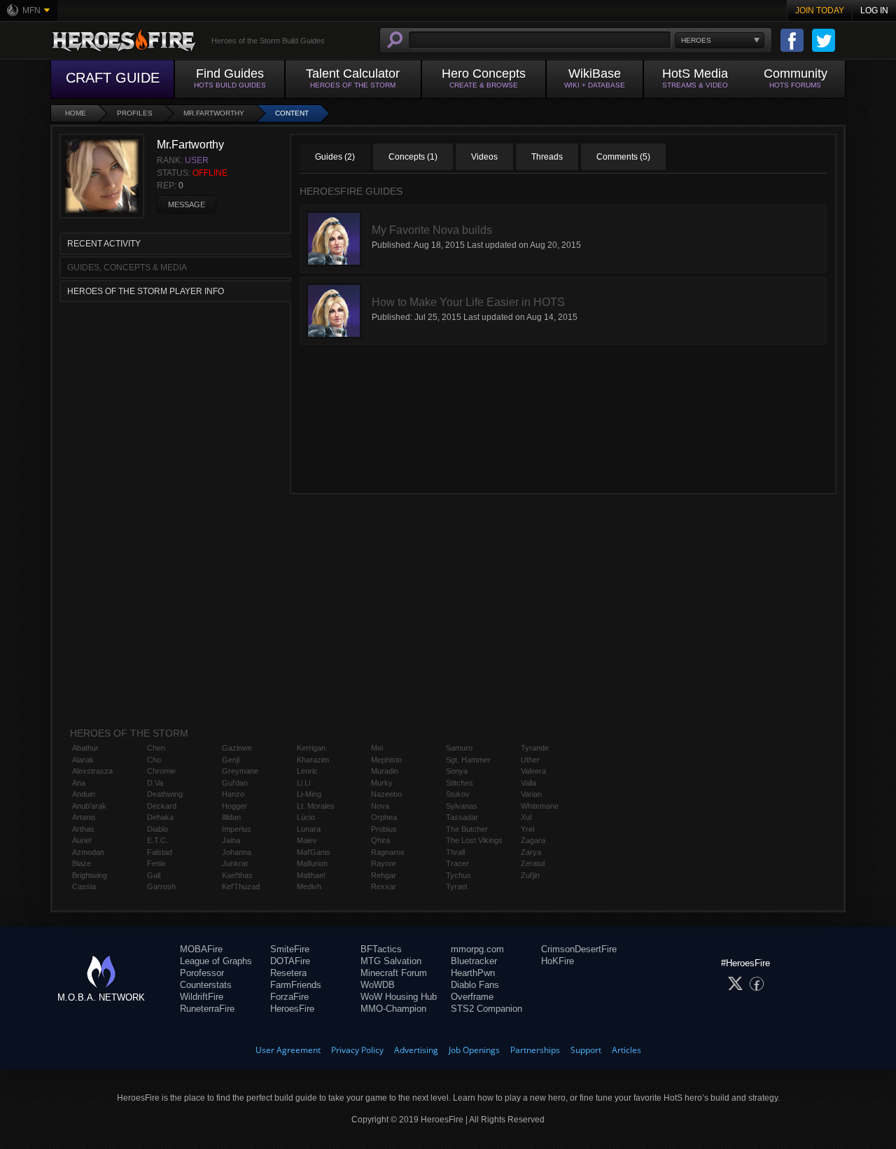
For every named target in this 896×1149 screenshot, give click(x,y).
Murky (382, 783)
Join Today (819, 10)
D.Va (155, 783)
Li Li (303, 783)
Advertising (416, 1050)
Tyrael (456, 886)
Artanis (84, 817)
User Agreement (288, 1050)
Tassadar (462, 817)
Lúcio (306, 817)
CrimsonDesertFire (579, 949)
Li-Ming (309, 794)
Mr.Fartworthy (213, 113)
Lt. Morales (316, 806)
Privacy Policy (357, 1050)
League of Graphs (216, 961)
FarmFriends (295, 985)
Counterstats (206, 985)
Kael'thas (237, 875)
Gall (153, 875)
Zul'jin (530, 875)
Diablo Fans (475, 985)
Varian (531, 794)
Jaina (231, 840)
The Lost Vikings (474, 840)
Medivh (309, 886)
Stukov (458, 794)
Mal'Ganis (313, 852)
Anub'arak (89, 806)
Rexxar (383, 886)
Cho (154, 759)
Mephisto (386, 759)
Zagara (533, 840)
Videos (484, 157)
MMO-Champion (393, 1008)
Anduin (83, 794)
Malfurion (312, 863)
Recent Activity (104, 244)
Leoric (307, 771)
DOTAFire (290, 961)
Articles (626, 1050)
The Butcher (467, 829)
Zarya (531, 852)
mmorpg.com (477, 949)
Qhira (380, 840)
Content (292, 113)
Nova (380, 806)
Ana (78, 783)
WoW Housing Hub (398, 996)
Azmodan (88, 852)
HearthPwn (473, 973)
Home (75, 113)
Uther (530, 759)
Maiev (307, 840)
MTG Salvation (390, 961)
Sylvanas (461, 806)
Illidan (231, 817)
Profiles (135, 113)
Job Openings (474, 1050)
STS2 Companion (486, 1008)
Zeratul (533, 863)
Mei (377, 748)
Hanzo (233, 794)
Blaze (81, 863)
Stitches (459, 783)
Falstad (159, 852)
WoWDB (377, 985)
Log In (874, 10)
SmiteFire (289, 949)
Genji (230, 759)
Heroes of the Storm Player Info (145, 291)
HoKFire (557, 961)
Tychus (458, 875)
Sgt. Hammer (468, 759)
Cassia (84, 886)
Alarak (83, 759)
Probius (384, 829)
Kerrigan (311, 748)
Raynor (383, 863)
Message (186, 204)
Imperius (236, 829)
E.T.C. (157, 840)
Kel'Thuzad (241, 886)
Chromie (161, 771)
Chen (156, 748)
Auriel (81, 840)
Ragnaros (388, 852)
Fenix (156, 863)
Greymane (240, 771)
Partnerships (535, 1050)
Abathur (85, 748)
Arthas (83, 829)
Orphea (384, 817)
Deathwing (165, 794)
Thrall (455, 852)
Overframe (472, 996)
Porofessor (202, 973)
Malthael (311, 875)
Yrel (527, 829)
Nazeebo (386, 794)
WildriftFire (201, 996)
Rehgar (383, 875)
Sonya (457, 771)
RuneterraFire (207, 1008)
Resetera (288, 973)
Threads (547, 157)
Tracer (457, 863)
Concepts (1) (413, 157)
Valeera (533, 771)
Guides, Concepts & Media (127, 267)
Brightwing (89, 875)
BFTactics (381, 949)
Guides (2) (335, 157)
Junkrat (235, 863)
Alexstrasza (92, 771)
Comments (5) (623, 157)
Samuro (459, 748)
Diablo (157, 829)
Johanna (236, 852)
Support (585, 1050)
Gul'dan (235, 783)
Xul (526, 817)
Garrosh (161, 886)
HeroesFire (292, 1008)
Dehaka (160, 817)
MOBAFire (201, 949)
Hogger (234, 806)
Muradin (384, 771)
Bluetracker (474, 961)
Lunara (309, 829)
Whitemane (540, 806)
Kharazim (313, 759)
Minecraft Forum (393, 973)
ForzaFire (289, 996)
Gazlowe (237, 748)
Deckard (161, 806)
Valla (528, 783)
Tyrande (535, 748)
